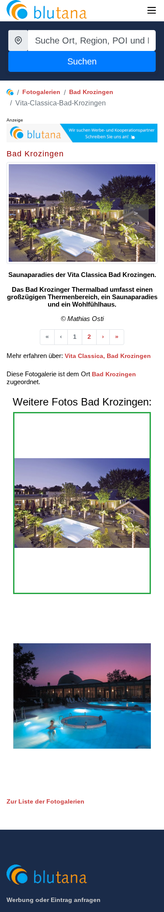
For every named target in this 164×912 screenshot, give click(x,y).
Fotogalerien (41, 91)
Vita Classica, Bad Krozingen (108, 355)
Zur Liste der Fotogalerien (45, 801)
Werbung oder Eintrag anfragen (54, 899)
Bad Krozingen (91, 91)
